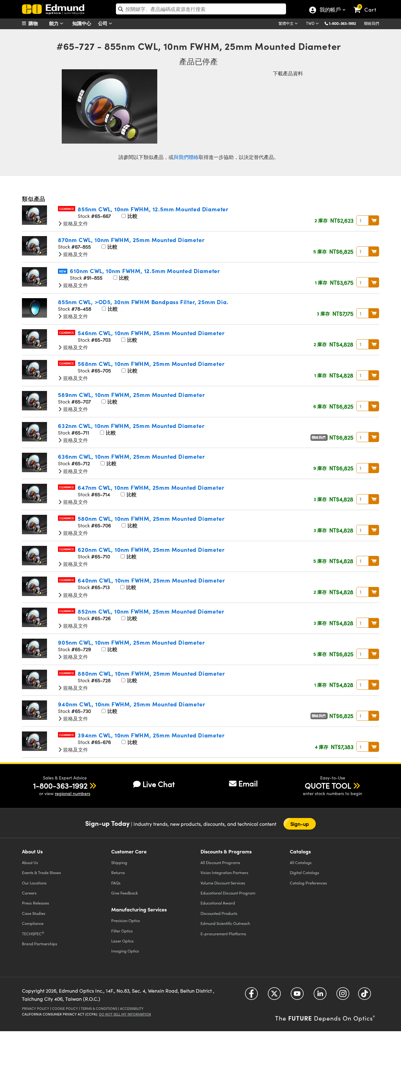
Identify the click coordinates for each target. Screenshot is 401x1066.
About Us (30, 862)
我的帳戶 (330, 10)
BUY (374, 220)
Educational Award (217, 902)
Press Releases (35, 902)
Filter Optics (122, 930)
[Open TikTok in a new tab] (364, 996)
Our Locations (34, 882)
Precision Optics (125, 920)
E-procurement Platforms (223, 933)
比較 (132, 216)
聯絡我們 (371, 23)
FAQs (116, 882)
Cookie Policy (65, 1008)
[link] (367, 5)
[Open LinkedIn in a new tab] (320, 996)
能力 (54, 23)
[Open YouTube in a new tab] (297, 996)
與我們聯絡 (186, 157)
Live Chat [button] (159, 784)
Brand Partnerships (39, 943)
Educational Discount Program (227, 892)
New (62, 271)
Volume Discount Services (222, 882)
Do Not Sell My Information (125, 1014)
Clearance (66, 208)
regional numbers (72, 793)
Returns (118, 872)
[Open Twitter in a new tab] (274, 996)
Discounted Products (218, 913)
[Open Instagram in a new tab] (343, 996)
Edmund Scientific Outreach (225, 923)
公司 (103, 23)
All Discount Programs (220, 862)
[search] (201, 8)
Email (248, 783)
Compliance (33, 923)
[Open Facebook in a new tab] (251, 996)
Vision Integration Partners (224, 872)
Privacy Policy (35, 1008)
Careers (29, 892)
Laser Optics (122, 940)
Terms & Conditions (99, 1008)
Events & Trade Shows (41, 872)
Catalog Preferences (308, 882)
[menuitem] (37, 23)
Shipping (119, 862)
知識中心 (81, 23)
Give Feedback (124, 892)
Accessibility (131, 1008)
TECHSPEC (33, 933)
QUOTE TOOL (328, 785)
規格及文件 (75, 223)
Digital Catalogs (304, 872)
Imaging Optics (125, 950)
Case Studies (33, 913)
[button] (345, 23)
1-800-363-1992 (342, 23)
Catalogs (301, 862)
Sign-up (299, 824)
